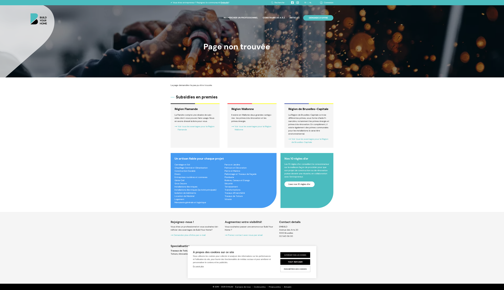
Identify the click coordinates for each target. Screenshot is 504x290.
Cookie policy (260, 287)
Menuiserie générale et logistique (190, 202)
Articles (295, 17)
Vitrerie (228, 199)
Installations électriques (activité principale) (195, 189)
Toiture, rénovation (180, 253)
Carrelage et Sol (182, 164)
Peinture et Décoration (236, 167)
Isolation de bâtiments (185, 193)
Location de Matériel (184, 196)
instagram (296, 2)
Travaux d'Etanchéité (235, 193)
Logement (179, 199)
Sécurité (229, 183)
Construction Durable (185, 171)
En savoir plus (198, 266)
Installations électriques (186, 186)
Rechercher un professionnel (241, 17)
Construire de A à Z (274, 17)
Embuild (225, 2)
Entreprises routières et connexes (191, 177)
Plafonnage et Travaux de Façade (240, 174)
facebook (291, 2)
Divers (177, 174)
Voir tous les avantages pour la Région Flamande (196, 128)
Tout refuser (295, 262)
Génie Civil (179, 180)
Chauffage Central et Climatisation (191, 167)
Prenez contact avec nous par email (245, 235)
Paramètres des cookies (295, 269)
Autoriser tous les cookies (295, 255)
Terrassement (231, 186)
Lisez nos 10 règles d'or (299, 184)
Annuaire (287, 287)
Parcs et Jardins (232, 164)
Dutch (310, 2)
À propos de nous (243, 287)
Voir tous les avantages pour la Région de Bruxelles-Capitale (310, 141)
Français (305, 2)
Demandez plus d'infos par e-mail (190, 235)
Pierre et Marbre (232, 171)
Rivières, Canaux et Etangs (237, 180)
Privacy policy (275, 287)
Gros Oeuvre (181, 183)
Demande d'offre (318, 17)
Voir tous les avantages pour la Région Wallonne (253, 128)
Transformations (232, 189)
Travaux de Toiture (234, 196)
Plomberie (229, 177)
